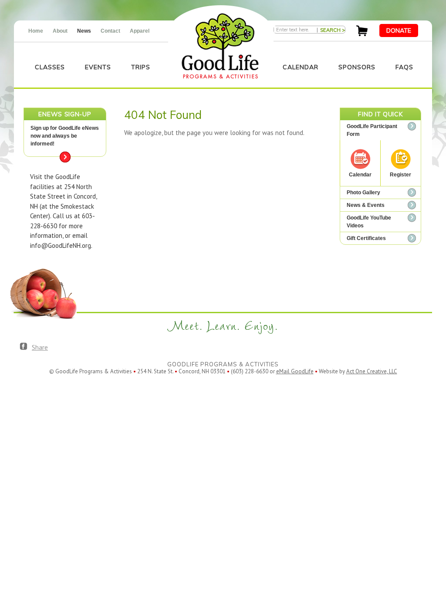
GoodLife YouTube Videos (369, 222)
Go (65, 157)
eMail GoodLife (295, 371)
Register (400, 175)
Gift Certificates (366, 238)
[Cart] (362, 33)
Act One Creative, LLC (371, 371)
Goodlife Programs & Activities (220, 46)
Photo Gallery (363, 192)
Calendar (300, 67)
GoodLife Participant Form (372, 130)
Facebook (23, 347)
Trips (140, 67)
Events (98, 67)
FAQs (404, 67)
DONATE (398, 30)
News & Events (366, 205)
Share (40, 347)
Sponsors (356, 67)
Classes (50, 67)
